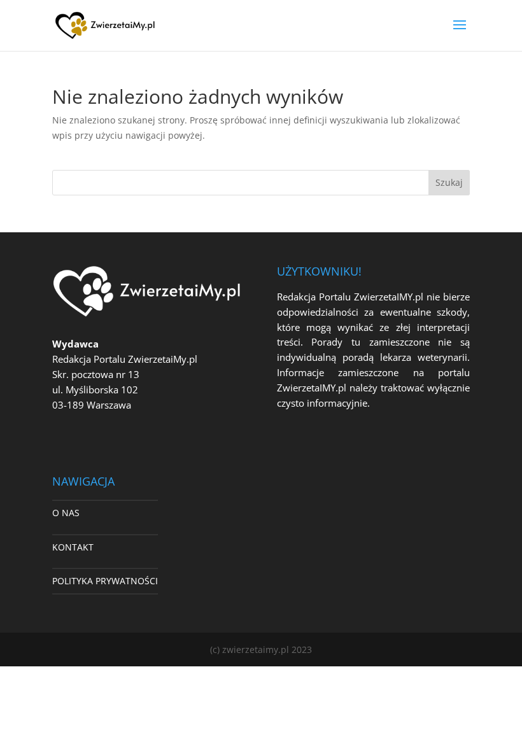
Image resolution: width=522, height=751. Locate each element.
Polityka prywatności (105, 581)
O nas (66, 513)
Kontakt (73, 547)
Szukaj (449, 182)
